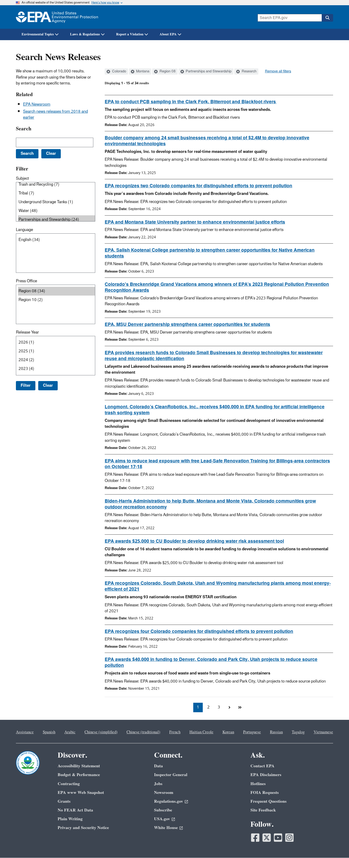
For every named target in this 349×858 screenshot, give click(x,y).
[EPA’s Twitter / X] (266, 837)
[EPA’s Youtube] (278, 837)
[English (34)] (56, 240)
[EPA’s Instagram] (289, 837)
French (174, 732)
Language (24, 229)
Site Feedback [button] (263, 810)
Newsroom (163, 792)
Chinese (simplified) (101, 732)
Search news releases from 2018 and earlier (55, 114)
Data (158, 766)
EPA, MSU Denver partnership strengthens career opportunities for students (187, 324)
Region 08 (167, 71)
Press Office (26, 281)
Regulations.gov (168, 801)
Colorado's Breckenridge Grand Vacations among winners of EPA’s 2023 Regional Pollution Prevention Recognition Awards (217, 287)
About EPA (168, 34)
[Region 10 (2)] (56, 300)
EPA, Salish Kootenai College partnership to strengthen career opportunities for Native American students (210, 253)
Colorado (118, 71)
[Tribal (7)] (56, 193)
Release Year (27, 332)
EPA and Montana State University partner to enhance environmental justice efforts (195, 222)
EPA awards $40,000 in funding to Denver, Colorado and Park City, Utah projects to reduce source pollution (211, 662)
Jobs (158, 783)
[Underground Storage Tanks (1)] (56, 202)
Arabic (69, 732)
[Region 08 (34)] (56, 291)
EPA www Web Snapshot (81, 792)
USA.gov (162, 818)
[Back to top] (336, 845)
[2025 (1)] (56, 351)
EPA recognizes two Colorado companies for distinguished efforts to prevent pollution (198, 186)
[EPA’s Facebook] (255, 837)
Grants (64, 801)
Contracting (69, 783)
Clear (48, 385)
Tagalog (298, 732)
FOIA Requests (264, 792)
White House (166, 827)
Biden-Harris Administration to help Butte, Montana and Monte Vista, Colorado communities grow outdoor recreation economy (210, 504)
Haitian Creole (201, 732)
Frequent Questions (268, 801)
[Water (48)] (56, 211)
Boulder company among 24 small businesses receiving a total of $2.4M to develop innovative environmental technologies (207, 141)
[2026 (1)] (56, 342)
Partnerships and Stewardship (208, 71)
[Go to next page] (229, 707)
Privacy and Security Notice (83, 827)
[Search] (327, 18)
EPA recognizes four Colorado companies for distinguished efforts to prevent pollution (199, 631)
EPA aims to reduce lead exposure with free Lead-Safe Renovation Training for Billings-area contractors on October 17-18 (217, 464)
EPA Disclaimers (265, 774)
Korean (228, 732)
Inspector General (170, 774)
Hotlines (258, 783)
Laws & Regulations (85, 34)
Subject (22, 178)
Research (248, 71)
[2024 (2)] (56, 360)
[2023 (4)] (56, 368)
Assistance (25, 732)
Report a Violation (129, 34)
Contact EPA (262, 766)
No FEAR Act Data (75, 810)
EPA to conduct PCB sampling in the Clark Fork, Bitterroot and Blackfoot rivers (191, 102)
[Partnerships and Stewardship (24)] (56, 219)
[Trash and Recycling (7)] (56, 184)
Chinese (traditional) (143, 732)
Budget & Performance (79, 774)
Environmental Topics (38, 34)
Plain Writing (70, 818)
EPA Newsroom (36, 104)
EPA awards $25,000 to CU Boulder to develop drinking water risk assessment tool (194, 541)
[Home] (57, 17)
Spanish (49, 732)
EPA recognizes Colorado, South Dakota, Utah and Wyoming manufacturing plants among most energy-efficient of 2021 (218, 586)
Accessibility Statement (79, 766)
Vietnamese (323, 732)
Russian (276, 732)
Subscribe (163, 810)
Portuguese (252, 732)
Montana (142, 71)
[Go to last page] (240, 707)
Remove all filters (278, 71)
